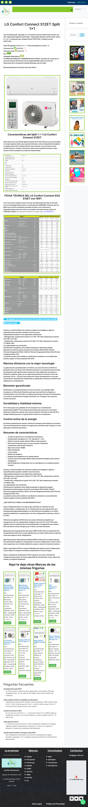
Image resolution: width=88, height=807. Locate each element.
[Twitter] (6, 2)
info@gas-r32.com (76, 755)
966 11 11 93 (81, 2)
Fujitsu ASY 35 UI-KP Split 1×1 (24, 640)
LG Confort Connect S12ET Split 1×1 (9, 642)
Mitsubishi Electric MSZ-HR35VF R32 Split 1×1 (9, 587)
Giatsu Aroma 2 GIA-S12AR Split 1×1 (39, 585)
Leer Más (7, 623)
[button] (71, 9)
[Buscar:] (74, 35)
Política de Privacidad (55, 804)
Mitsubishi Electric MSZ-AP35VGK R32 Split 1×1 (24, 587)
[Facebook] (2, 2)
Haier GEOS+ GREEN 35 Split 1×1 (39, 642)
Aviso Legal (37, 804)
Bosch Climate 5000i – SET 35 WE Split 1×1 (54, 637)
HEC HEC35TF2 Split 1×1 (53, 587)
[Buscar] (82, 35)
